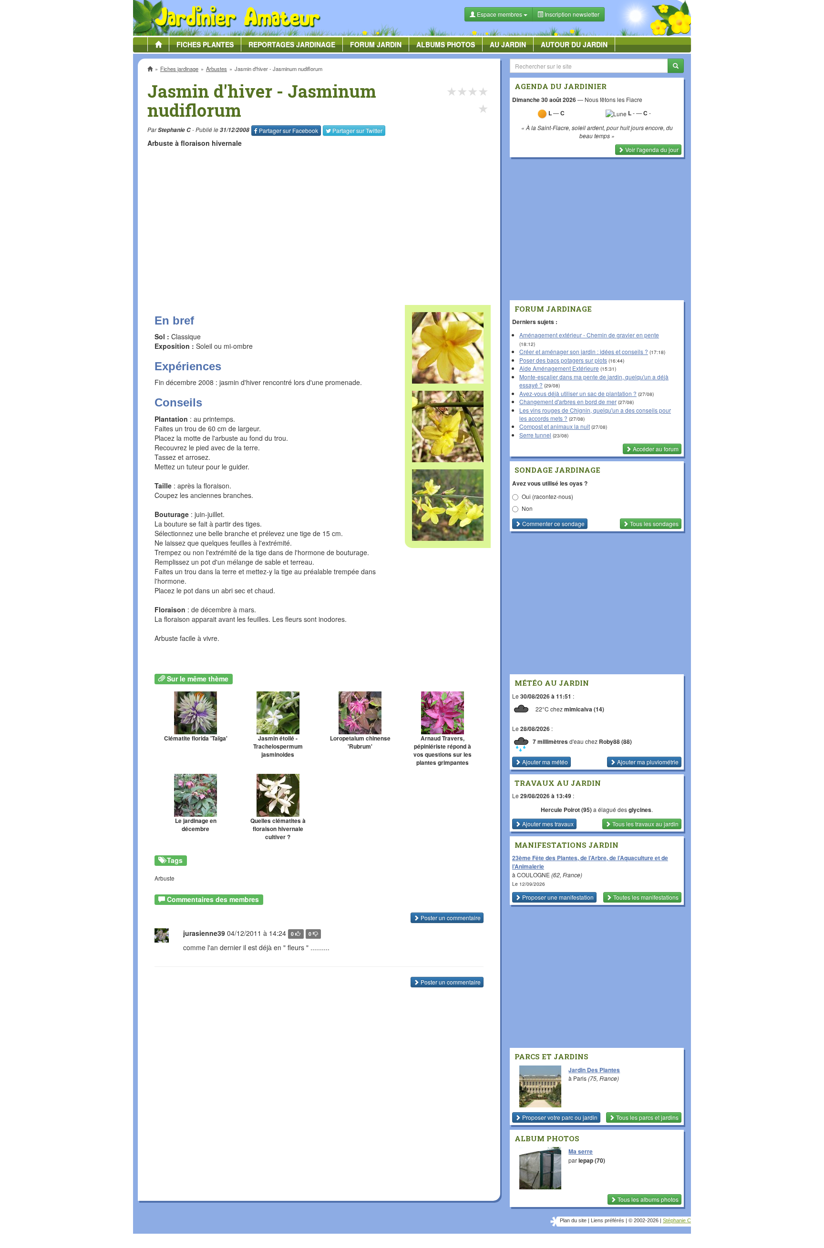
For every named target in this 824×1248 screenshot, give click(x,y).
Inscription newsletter (571, 14)
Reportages (291, 44)
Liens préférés (607, 1220)
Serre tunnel (535, 435)
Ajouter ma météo (544, 762)
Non (527, 508)
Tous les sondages (653, 523)
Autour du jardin (574, 44)
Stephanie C (174, 130)
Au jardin (508, 44)
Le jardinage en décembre (195, 825)
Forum (376, 44)
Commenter (553, 523)
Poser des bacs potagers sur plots (563, 360)
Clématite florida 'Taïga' (195, 738)
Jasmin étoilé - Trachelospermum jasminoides (278, 746)
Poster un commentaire (450, 917)
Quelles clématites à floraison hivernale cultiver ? (278, 829)
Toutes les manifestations (645, 897)
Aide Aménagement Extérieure (559, 368)
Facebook (288, 130)
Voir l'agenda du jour (651, 149)
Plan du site (573, 1220)
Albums (445, 44)
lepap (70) (591, 1160)
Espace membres (499, 14)
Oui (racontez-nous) (547, 496)
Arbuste (164, 878)
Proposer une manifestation (557, 897)
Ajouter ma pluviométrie (647, 762)
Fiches (205, 44)
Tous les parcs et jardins (647, 1117)
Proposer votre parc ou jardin (559, 1117)
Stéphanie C (677, 1220)
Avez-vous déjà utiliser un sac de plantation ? (578, 393)
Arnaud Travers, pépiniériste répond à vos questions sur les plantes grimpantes (442, 750)
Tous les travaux (645, 824)
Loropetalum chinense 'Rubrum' (360, 742)
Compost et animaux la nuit (554, 426)
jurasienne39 (204, 933)
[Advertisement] (320, 221)
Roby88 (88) (615, 741)
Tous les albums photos (647, 1199)
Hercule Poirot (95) (566, 809)
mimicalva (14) (584, 709)
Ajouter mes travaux (547, 824)
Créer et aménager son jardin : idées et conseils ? (583, 351)
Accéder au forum (655, 449)
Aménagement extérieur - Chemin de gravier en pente (589, 335)
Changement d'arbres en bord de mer (568, 401)
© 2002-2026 (643, 1220)
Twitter (357, 130)
